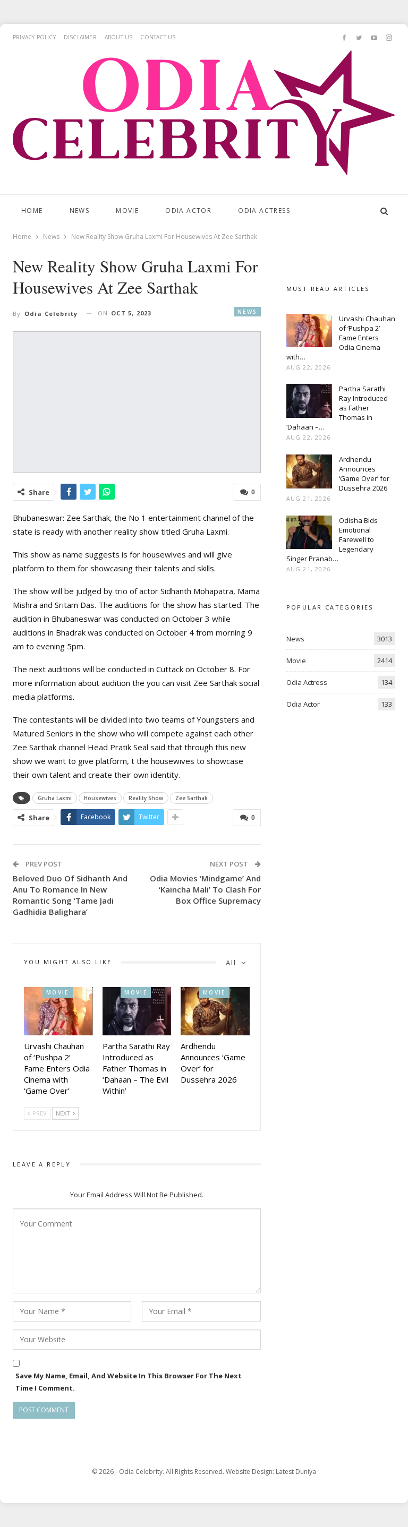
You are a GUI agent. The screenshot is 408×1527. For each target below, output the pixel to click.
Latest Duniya (296, 1471)
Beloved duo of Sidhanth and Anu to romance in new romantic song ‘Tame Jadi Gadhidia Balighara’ (70, 895)
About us (119, 37)
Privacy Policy (34, 37)
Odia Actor (188, 210)
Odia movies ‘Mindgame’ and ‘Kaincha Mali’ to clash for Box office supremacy (205, 889)
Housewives (100, 798)
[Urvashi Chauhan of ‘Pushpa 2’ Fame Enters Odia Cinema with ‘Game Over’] (58, 1011)
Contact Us (157, 37)
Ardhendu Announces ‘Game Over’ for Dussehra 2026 (364, 473)
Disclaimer (80, 37)
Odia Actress (264, 210)
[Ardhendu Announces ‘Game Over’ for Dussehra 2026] (215, 1011)
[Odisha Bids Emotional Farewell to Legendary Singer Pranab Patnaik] (309, 533)
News (80, 210)
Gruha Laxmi (55, 798)
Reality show (146, 798)
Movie (127, 210)
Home (32, 210)
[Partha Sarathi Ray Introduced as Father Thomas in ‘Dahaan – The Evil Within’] (137, 1011)
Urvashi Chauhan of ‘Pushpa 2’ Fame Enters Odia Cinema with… (340, 338)
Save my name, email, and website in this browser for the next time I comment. (128, 1381)
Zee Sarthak (191, 798)
